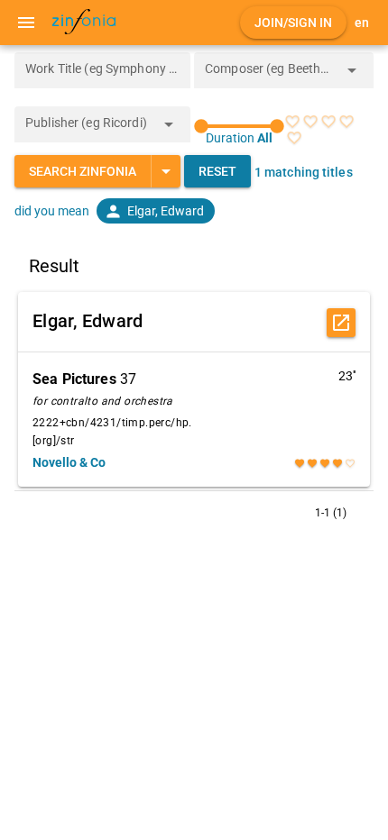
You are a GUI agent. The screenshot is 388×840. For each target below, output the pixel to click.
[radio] (292, 122)
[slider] (239, 126)
